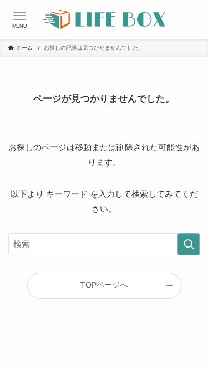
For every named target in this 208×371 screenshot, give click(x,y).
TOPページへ (104, 285)
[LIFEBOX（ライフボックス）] (104, 19)
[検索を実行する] (188, 244)
